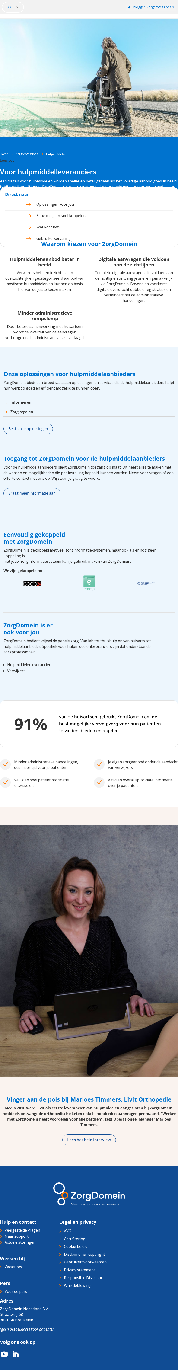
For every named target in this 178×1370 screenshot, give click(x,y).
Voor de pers (16, 1291)
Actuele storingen (20, 1242)
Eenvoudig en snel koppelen (61, 215)
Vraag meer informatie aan (32, 493)
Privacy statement (79, 1269)
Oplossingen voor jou (55, 204)
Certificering (74, 1238)
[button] (8, 160)
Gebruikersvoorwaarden (85, 1262)
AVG (67, 1230)
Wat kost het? (48, 227)
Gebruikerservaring (53, 238)
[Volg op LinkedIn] (13, 1354)
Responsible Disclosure (84, 1277)
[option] (32, 584)
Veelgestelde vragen (22, 1230)
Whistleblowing (77, 1285)
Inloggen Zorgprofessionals (151, 7)
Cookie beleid (75, 1246)
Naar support (17, 1236)
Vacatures (13, 1266)
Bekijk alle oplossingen (28, 428)
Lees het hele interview (89, 1139)
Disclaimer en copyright (84, 1254)
